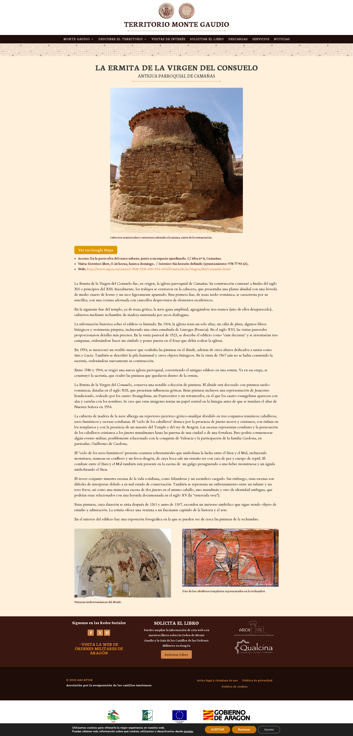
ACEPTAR (217, 729)
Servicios (260, 39)
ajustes (188, 731)
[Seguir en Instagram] (107, 633)
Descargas (238, 39)
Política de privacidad (257, 680)
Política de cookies (235, 686)
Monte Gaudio (76, 39)
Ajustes (269, 729)
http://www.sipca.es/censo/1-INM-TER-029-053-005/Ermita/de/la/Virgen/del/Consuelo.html (158, 269)
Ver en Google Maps (95, 250)
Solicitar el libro (207, 39)
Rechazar (244, 729)
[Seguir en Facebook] (91, 633)
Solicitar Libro (176, 654)
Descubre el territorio (120, 39)
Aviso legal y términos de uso (217, 680)
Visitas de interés (168, 39)
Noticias (282, 39)
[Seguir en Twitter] (100, 633)
